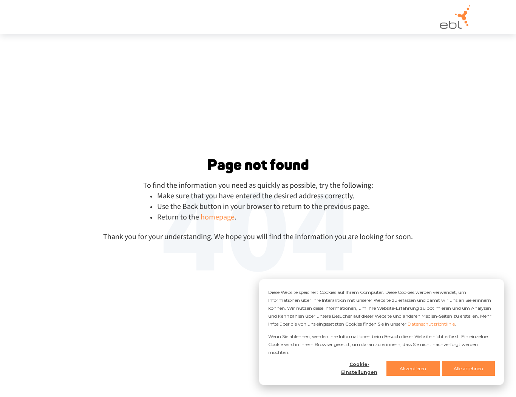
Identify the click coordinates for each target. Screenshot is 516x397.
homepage (218, 217)
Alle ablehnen (468, 368)
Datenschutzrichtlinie (431, 324)
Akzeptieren (413, 368)
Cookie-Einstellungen (359, 368)
